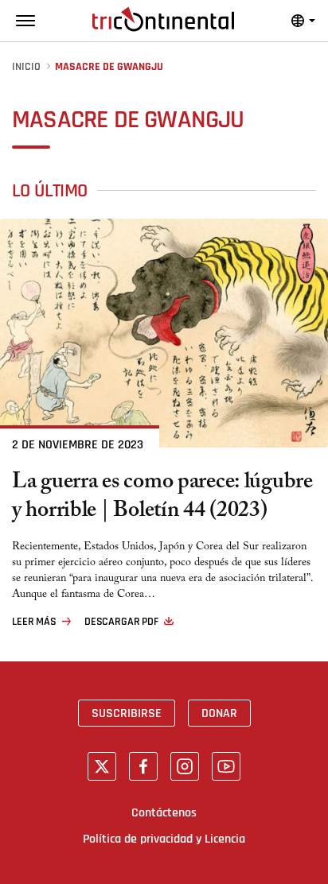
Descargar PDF (121, 621)
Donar (219, 713)
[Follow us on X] (102, 766)
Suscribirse (127, 713)
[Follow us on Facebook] (143, 766)
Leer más (34, 621)
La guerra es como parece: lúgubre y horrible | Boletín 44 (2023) (162, 498)
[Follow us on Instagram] (184, 766)
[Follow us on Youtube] (226, 766)
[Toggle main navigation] (25, 21)
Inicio (26, 67)
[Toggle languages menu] (303, 21)
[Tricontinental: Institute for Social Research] (163, 19)
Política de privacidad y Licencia (164, 839)
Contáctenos (164, 812)
